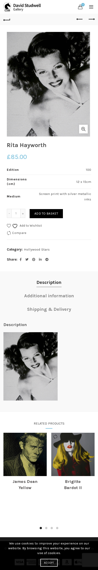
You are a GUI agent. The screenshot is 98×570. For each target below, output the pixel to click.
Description (49, 282)
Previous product (79, 19)
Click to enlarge (83, 129)
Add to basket (46, 213)
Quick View (25, 468)
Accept (49, 562)
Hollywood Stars (37, 249)
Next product (91, 19)
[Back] (7, 19)
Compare (19, 233)
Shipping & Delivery (49, 309)
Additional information (49, 295)
